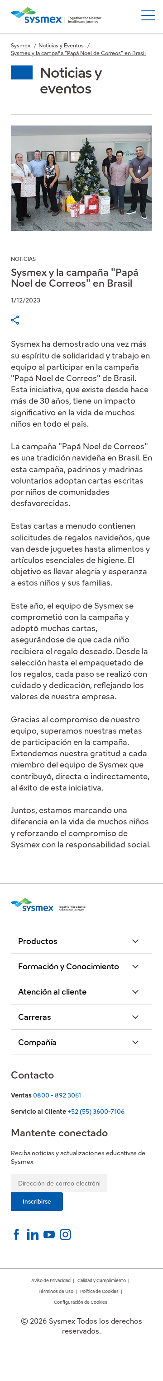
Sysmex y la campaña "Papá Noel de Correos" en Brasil (78, 53)
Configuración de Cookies (80, 1302)
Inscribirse (37, 1201)
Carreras (34, 1017)
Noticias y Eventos (61, 45)
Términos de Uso (55, 1291)
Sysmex (20, 45)
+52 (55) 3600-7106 (96, 1111)
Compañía (37, 1042)
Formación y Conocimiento (68, 966)
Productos (38, 941)
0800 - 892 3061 (57, 1095)
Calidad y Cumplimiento (101, 1280)
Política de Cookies (99, 1291)
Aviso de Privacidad (51, 1280)
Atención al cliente (52, 991)
